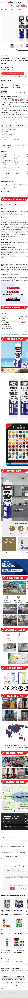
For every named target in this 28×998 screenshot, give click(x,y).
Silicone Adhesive (18, 9)
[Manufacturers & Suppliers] (14, 2)
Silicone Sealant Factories (7, 979)
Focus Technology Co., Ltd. (16, 992)
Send (12, 888)
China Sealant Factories (19, 976)
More (2, 988)
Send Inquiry (13, 73)
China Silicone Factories (7, 976)
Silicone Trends (14, 985)
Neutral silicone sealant (18, 964)
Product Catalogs (19, 961)
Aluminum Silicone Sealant (7, 982)
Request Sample (22, 76)
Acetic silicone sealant (5, 964)
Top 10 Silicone (5, 985)
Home (2, 9)
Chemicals (7, 9)
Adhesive (11, 9)
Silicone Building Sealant (20, 979)
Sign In (3, 139)
